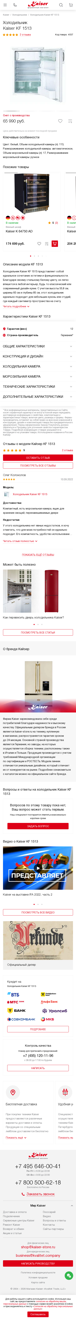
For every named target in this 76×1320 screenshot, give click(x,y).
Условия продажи (38, 1277)
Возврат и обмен (13, 1229)
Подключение (11, 1216)
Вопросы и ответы (54, 1220)
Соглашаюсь (38, 1314)
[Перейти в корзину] (71, 5)
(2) (56, 223)
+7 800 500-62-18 (38, 1182)
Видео (47, 1216)
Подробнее (38, 1029)
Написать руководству (38, 1263)
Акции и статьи (12, 1233)
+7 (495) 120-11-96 (38, 1056)
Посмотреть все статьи (38, 632)
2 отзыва (25, 34)
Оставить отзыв (38, 457)
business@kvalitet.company (38, 1255)
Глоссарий (49, 1212)
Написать (38, 1068)
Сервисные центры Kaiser (18, 1220)
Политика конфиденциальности (38, 1272)
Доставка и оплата (15, 1212)
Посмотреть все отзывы (38, 465)
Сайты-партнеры (53, 1229)
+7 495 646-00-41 (38, 1166)
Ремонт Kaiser (11, 1224)
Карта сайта (38, 1282)
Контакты (49, 1224)
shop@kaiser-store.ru (38, 1247)
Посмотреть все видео (38, 912)
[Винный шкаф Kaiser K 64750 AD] (31, 193)
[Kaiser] (38, 4)
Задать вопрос (38, 826)
